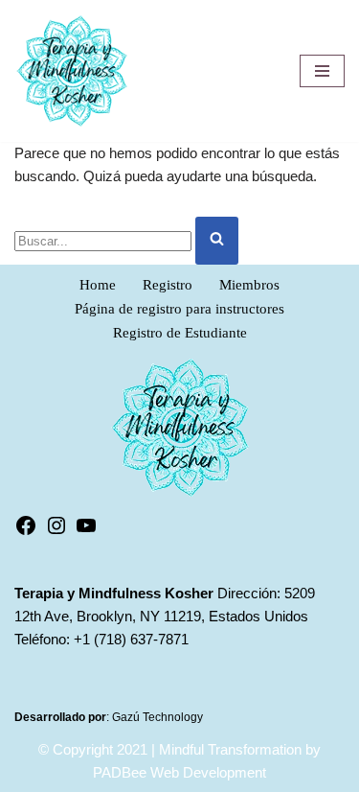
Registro (167, 284)
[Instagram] (56, 532)
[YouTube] (86, 532)
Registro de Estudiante (180, 332)
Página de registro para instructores (179, 308)
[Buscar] (216, 241)
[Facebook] (25, 532)
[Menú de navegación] (322, 71)
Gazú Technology (157, 717)
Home (97, 284)
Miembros (249, 284)
